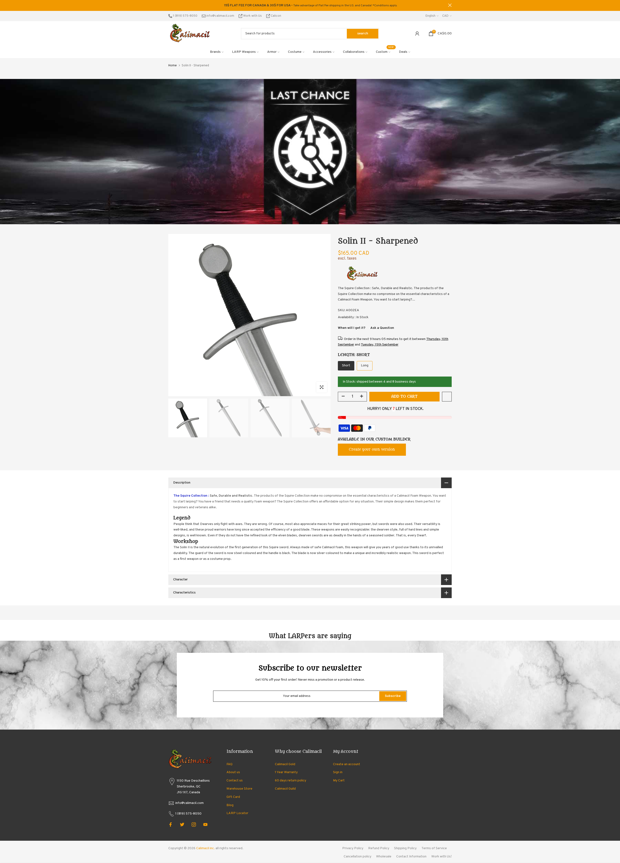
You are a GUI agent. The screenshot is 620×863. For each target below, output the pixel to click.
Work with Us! (441, 857)
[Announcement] (366, 5)
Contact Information (411, 857)
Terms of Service (434, 848)
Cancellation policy (357, 857)
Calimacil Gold (285, 764)
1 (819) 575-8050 (184, 16)
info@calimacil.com (220, 16)
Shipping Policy (405, 848)
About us (233, 772)
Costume (295, 52)
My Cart (339, 780)
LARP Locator (237, 813)
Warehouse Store (239, 789)
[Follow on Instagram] (194, 824)
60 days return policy (290, 780)
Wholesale (383, 857)
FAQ (229, 764)
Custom (385, 51)
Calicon (275, 16)
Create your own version (372, 449)
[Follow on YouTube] (205, 824)
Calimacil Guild (285, 789)
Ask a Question (382, 328)
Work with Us (252, 16)
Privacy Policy (352, 848)
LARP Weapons (244, 52)
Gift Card (233, 797)
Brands (215, 52)
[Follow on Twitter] (182, 824)
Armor (272, 52)
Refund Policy (378, 848)
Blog (229, 805)
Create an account (346, 764)
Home (172, 66)
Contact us (234, 780)
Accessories (322, 52)
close (170, 5)
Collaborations (353, 52)
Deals (403, 52)
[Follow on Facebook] (170, 824)
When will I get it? (351, 328)
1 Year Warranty (286, 772)
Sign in (337, 772)
